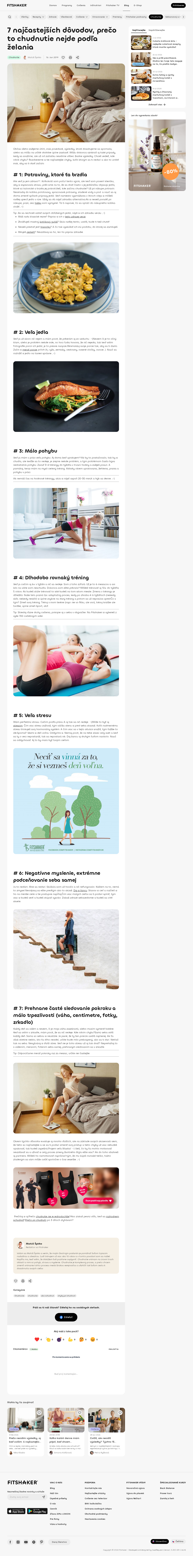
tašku (38, 203)
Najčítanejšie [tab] (139, 30)
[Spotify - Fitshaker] (34, 1542)
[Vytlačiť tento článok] (70, 57)
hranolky (45, 226)
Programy (67, 5)
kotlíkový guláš (49, 221)
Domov (53, 5)
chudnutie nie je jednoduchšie (52, 1216)
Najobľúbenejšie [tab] (157, 30)
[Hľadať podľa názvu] (9, 17)
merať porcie (29, 349)
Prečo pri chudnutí (35, 1220)
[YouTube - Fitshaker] (26, 1542)
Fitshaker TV (112, 5)
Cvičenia (81, 5)
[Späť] (16, 17)
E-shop (138, 5)
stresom (18, 725)
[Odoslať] (43, 1497)
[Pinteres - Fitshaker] (42, 1542)
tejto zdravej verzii (75, 216)
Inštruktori (95, 5)
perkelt (31, 232)
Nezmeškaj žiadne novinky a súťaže (25, 1491)
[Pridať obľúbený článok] (63, 57)
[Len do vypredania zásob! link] (157, 155)
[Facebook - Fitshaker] (10, 1542)
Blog (126, 5)
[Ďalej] (183, 17)
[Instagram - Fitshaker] (18, 1542)
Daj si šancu (80, 890)
